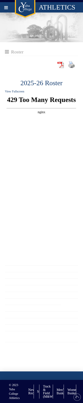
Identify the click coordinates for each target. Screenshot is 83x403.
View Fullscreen (14, 91)
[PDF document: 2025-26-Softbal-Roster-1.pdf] (41, 179)
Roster (17, 51)
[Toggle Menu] (6, 7)
